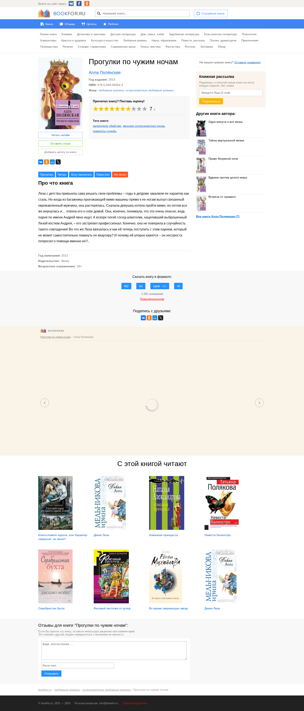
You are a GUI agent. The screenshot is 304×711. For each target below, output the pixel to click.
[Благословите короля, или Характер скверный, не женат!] (55, 528)
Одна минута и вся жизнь (225, 121)
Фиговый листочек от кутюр (112, 608)
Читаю (62, 174)
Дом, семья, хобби (152, 34)
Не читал (120, 174)
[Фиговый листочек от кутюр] (111, 602)
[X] (58, 161)
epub (159, 286)
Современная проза (123, 46)
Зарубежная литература (184, 34)
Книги (49, 24)
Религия (68, 46)
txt (140, 286)
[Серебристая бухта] (55, 602)
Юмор (221, 46)
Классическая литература (220, 34)
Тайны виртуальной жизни (226, 140)
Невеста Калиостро (218, 535)
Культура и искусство (104, 40)
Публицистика (49, 46)
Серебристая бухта (51, 608)
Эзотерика (206, 46)
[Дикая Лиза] (110, 528)
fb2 (126, 286)
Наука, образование (164, 40)
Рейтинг (113, 24)
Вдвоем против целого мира (227, 177)
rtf (178, 286)
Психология (249, 34)
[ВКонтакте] (40, 161)
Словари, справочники (92, 46)
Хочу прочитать (81, 174)
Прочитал (46, 174)
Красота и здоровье (73, 40)
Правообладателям (135, 703)
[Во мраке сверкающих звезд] (165, 602)
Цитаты (92, 24)
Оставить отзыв (60, 143)
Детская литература (123, 34)
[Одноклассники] (46, 161)
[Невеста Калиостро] (222, 528)
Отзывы (70, 24)
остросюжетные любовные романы (150, 90)
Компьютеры (48, 40)
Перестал (102, 174)
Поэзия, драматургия (223, 40)
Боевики (67, 34)
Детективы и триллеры (91, 34)
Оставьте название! (247, 62)
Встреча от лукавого (222, 196)
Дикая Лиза (101, 535)
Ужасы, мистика (150, 46)
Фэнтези (190, 46)
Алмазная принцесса (163, 535)
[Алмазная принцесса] (166, 528)
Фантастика (172, 46)
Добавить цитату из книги (60, 152)
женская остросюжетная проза (144, 126)
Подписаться (211, 101)
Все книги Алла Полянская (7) (217, 216)
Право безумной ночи (223, 158)
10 (144, 109)
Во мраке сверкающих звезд (168, 608)
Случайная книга (212, 13)
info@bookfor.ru (108, 703)
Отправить (51, 673)
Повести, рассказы (193, 40)
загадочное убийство (107, 126)
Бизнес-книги (48, 34)
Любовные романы (135, 40)
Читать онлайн (60, 135)
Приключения (249, 40)
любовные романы (111, 90)
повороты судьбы (104, 131)
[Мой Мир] (52, 161)
